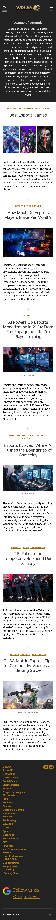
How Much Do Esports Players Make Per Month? (28, 215)
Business (8, 802)
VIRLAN (7, 766)
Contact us (9, 774)
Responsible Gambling (10, 868)
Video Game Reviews (10, 815)
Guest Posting (11, 862)
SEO (5, 842)
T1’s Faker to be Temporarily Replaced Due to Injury (28, 558)
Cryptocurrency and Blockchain (14, 794)
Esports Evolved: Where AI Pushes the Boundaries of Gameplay (28, 450)
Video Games (42, 108)
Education (8, 823)
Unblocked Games (13, 809)
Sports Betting (11, 784)
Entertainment (11, 838)
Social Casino (10, 781)
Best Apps (9, 834)
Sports (6, 831)
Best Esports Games (28, 114)
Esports (12, 108)
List (20, 108)
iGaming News (11, 873)
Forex (6, 798)
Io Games (8, 845)
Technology (9, 820)
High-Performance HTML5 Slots (13, 858)
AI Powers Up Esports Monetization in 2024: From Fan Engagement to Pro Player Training (28, 329)
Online (6, 827)
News (26, 547)
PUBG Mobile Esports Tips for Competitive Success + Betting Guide (28, 665)
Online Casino (11, 777)
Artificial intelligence (22, 435)
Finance (7, 806)
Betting (14, 654)
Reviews (29, 108)
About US (8, 770)
